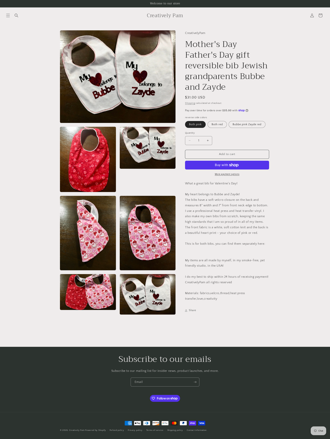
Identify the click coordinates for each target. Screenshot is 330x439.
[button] (8, 15)
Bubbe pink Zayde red (247, 124)
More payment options (227, 174)
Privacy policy (135, 430)
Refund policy (117, 430)
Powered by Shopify (95, 430)
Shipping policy (175, 430)
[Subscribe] (195, 382)
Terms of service (154, 430)
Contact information (197, 430)
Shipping (190, 103)
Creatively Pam (77, 430)
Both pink (195, 124)
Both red (217, 124)
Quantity (190, 133)
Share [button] (192, 310)
